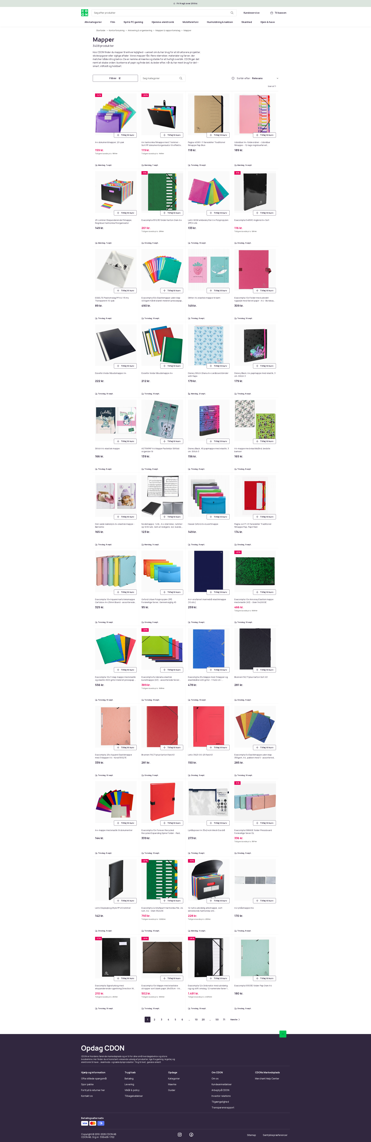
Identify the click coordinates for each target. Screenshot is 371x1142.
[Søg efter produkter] (232, 12)
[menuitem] (93, 22)
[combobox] (164, 12)
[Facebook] (191, 1134)
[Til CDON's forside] (84, 12)
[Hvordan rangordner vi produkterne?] (233, 78)
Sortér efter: (244, 78)
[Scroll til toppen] (282, 1034)
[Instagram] (179, 1134)
